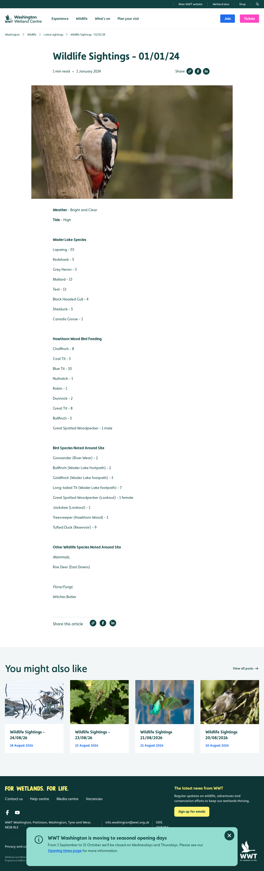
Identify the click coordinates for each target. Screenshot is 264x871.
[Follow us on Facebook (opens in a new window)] (7, 812)
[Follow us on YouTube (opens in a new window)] (17, 812)
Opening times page (65, 850)
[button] (189, 71)
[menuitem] (227, 18)
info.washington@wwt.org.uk (127, 822)
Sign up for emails (191, 812)
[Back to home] (248, 851)
